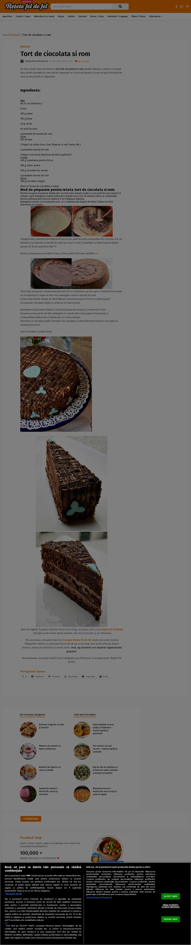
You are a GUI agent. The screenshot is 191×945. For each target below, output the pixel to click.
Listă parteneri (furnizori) (99, 897)
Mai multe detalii (14, 894)
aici (6, 923)
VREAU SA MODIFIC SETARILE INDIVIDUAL (171, 906)
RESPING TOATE (170, 919)
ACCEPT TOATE (170, 896)
